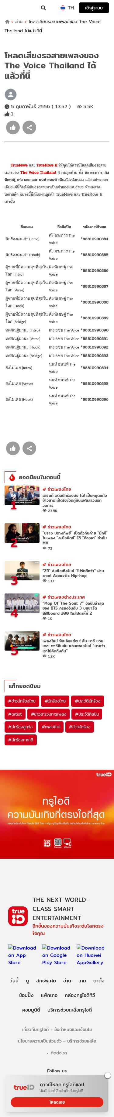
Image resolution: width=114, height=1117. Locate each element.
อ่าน (18, 21)
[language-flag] (62, 7)
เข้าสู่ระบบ (94, 7)
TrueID (17, 8)
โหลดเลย (57, 1102)
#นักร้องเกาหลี (20, 740)
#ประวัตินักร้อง (87, 701)
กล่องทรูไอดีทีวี (80, 995)
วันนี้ (14, 981)
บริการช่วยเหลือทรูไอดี (69, 1010)
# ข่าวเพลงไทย (57, 489)
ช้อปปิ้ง (26, 995)
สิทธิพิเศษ (46, 981)
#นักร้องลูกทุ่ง (20, 726)
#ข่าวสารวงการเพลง (48, 714)
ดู (27, 981)
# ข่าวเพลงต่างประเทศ (64, 596)
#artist (15, 714)
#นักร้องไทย (55, 701)
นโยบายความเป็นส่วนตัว (40, 1040)
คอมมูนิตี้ (31, 1010)
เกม (82, 981)
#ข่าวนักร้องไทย (22, 701)
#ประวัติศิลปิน (86, 714)
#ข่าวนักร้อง (79, 726)
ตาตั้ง (99, 981)
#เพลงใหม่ (51, 726)
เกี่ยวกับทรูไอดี (35, 1029)
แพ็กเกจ (49, 995)
